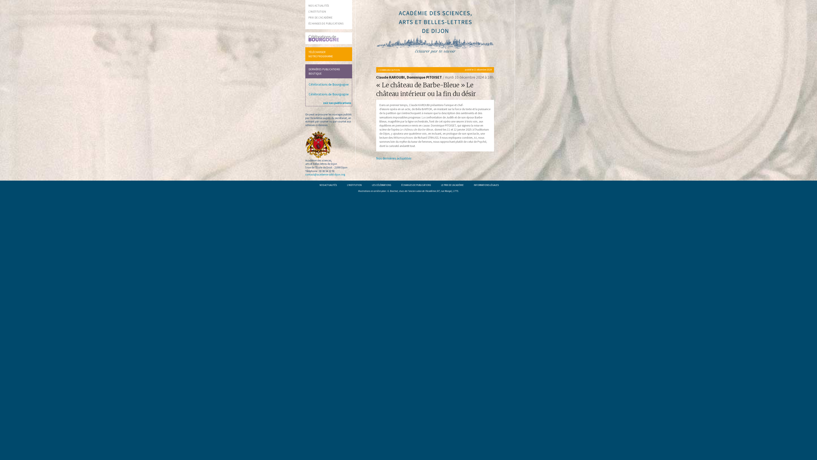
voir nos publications (337, 103)
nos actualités (319, 5)
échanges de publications (326, 23)
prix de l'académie (320, 17)
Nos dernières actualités (393, 158)
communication (389, 70)
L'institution (354, 185)
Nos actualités (328, 185)
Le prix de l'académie (452, 185)
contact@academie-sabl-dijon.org (325, 174)
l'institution (317, 11)
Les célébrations (381, 185)
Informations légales (486, 185)
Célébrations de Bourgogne (329, 84)
